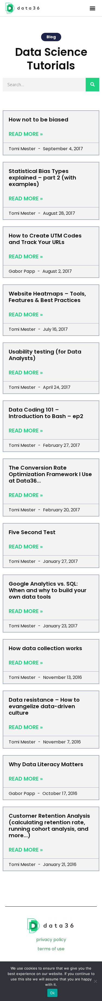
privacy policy (51, 939)
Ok (52, 993)
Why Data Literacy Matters (46, 764)
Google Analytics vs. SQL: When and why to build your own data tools (47, 590)
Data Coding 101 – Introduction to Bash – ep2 (46, 413)
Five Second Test (32, 532)
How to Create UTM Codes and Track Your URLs (45, 239)
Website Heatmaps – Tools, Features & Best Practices (47, 297)
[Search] (92, 84)
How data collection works (45, 648)
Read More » (26, 134)
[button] (92, 8)
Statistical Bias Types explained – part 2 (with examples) (42, 177)
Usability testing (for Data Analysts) (45, 355)
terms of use (51, 949)
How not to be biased (38, 119)
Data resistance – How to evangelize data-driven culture (44, 706)
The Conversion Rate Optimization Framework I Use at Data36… (50, 474)
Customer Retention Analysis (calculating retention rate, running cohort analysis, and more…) (49, 825)
